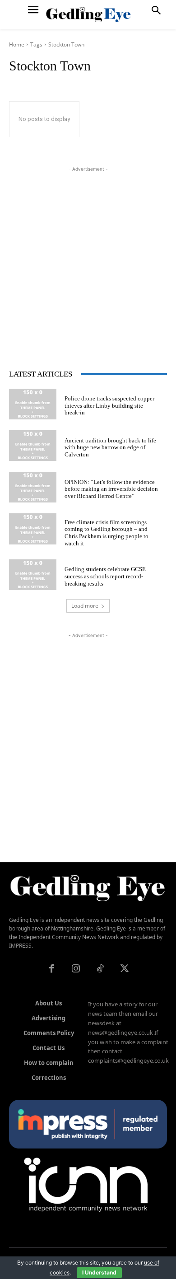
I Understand (99, 1272)
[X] (124, 969)
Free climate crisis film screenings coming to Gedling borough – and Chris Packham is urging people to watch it (106, 533)
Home (16, 44)
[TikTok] (100, 969)
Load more (84, 605)
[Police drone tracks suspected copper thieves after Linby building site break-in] (32, 404)
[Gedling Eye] (88, 14)
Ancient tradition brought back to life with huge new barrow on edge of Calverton (110, 447)
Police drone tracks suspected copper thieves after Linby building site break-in (109, 405)
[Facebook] (51, 969)
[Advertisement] (88, 262)
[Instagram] (75, 969)
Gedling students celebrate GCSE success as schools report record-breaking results (105, 576)
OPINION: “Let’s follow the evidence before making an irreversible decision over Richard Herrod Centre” (111, 489)
